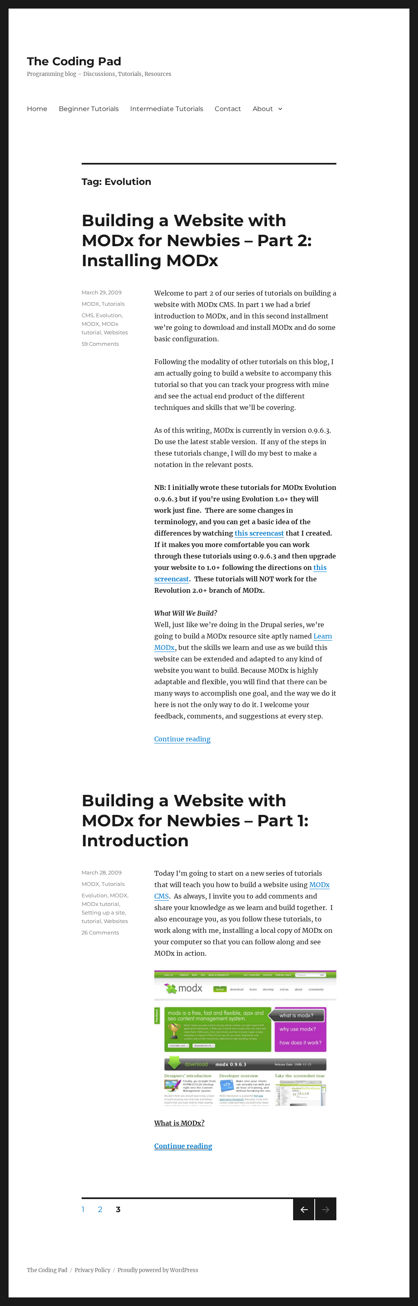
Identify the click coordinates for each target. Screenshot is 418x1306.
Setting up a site (103, 912)
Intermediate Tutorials (166, 109)
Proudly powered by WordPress (158, 1270)
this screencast (259, 533)
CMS (87, 315)
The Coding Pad (74, 61)
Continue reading (182, 739)
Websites (116, 332)
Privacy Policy (92, 1270)
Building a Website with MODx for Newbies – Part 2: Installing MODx (196, 240)
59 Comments (100, 343)
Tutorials (113, 303)
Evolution (109, 315)
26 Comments (100, 932)
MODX (90, 303)
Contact (228, 109)
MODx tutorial (100, 904)
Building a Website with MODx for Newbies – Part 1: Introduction (195, 820)
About (263, 109)
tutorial (91, 921)
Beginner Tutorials (89, 109)
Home (37, 109)
